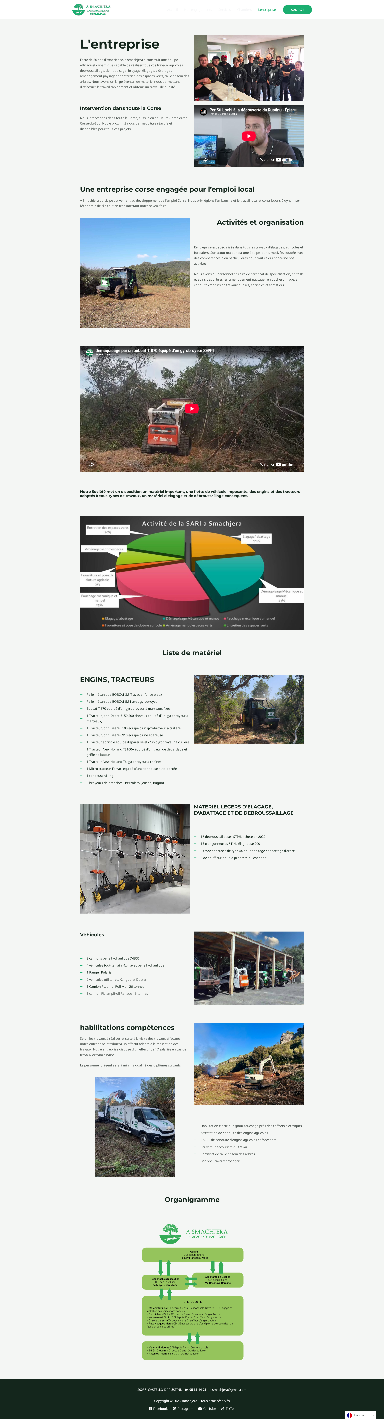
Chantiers (244, 9)
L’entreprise (267, 9)
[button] (297, 9)
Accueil (172, 9)
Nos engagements (198, 9)
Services (224, 9)
